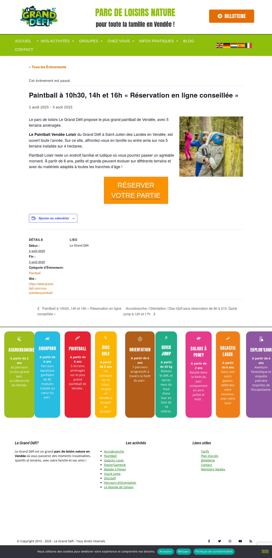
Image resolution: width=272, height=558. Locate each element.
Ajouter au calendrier (54, 218)
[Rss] (251, 541)
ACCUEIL (23, 41)
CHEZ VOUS (119, 41)
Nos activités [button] (55, 41)
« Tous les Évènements (47, 66)
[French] (248, 45)
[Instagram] (230, 541)
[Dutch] (234, 45)
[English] (219, 45)
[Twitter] (219, 541)
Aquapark (47, 348)
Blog (188, 41)
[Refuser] (265, 551)
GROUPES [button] (88, 41)
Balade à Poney (199, 351)
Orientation (140, 349)
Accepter (165, 551)
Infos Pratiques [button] (156, 41)
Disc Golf (106, 350)
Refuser (183, 551)
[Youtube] (240, 541)
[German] (227, 45)
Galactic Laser (228, 351)
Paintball (34, 273)
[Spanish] (241, 45)
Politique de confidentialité (214, 551)
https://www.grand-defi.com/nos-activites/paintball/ (41, 288)
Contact (24, 49)
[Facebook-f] (209, 541)
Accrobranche (21, 349)
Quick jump (166, 350)
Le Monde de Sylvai (118, 487)
